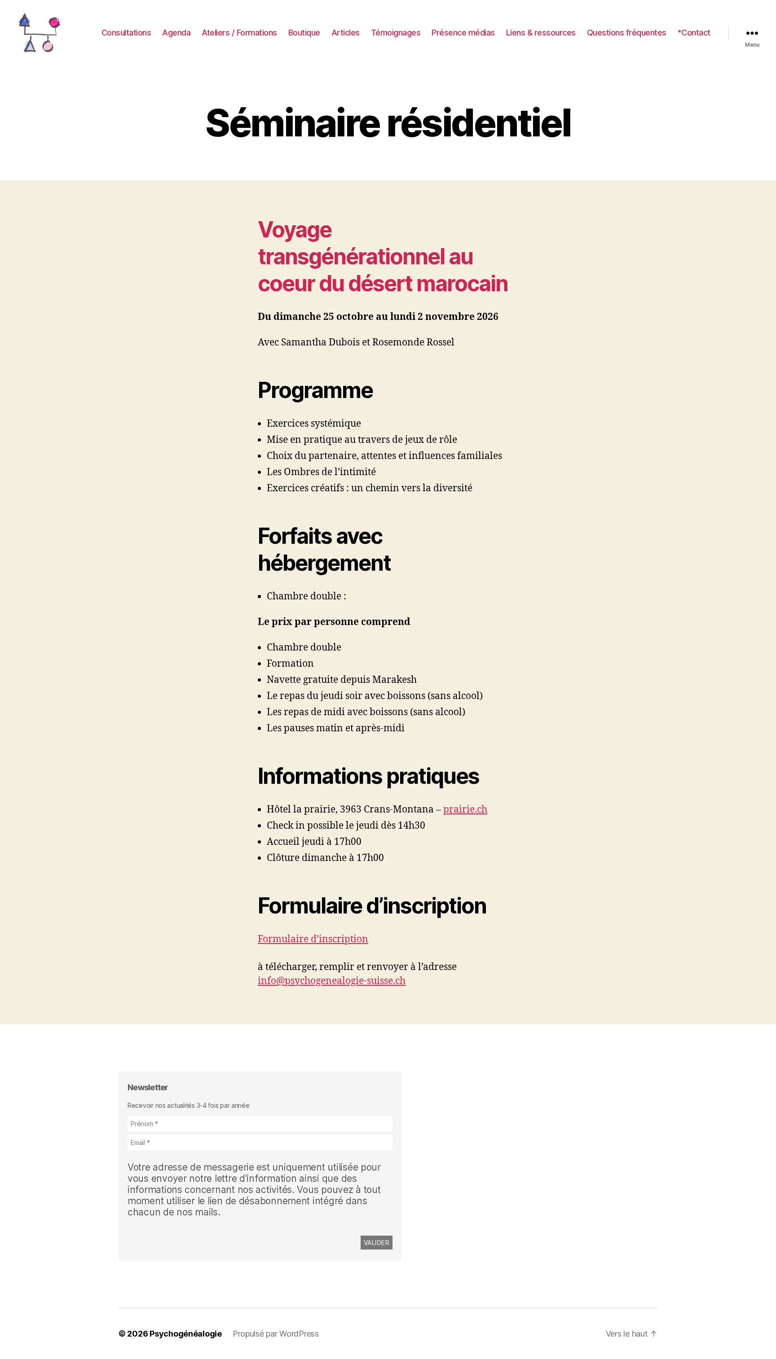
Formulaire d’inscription (313, 939)
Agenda (176, 32)
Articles (345, 32)
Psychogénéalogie (186, 1333)
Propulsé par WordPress (276, 1333)
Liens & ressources (541, 32)
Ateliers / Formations (239, 32)
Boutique (304, 32)
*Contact (694, 32)
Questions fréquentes (626, 32)
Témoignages (396, 32)
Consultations (126, 32)
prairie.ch (465, 810)
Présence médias (463, 32)
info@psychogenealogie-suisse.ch (332, 981)
